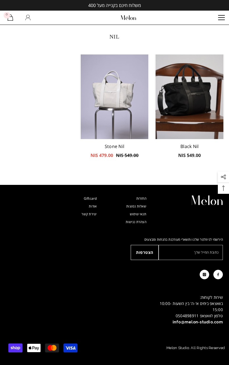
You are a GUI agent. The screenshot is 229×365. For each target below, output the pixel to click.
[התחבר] (28, 18)
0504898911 (187, 315)
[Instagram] (204, 274)
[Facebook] (218, 274)
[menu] (221, 17)
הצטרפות (144, 252)
